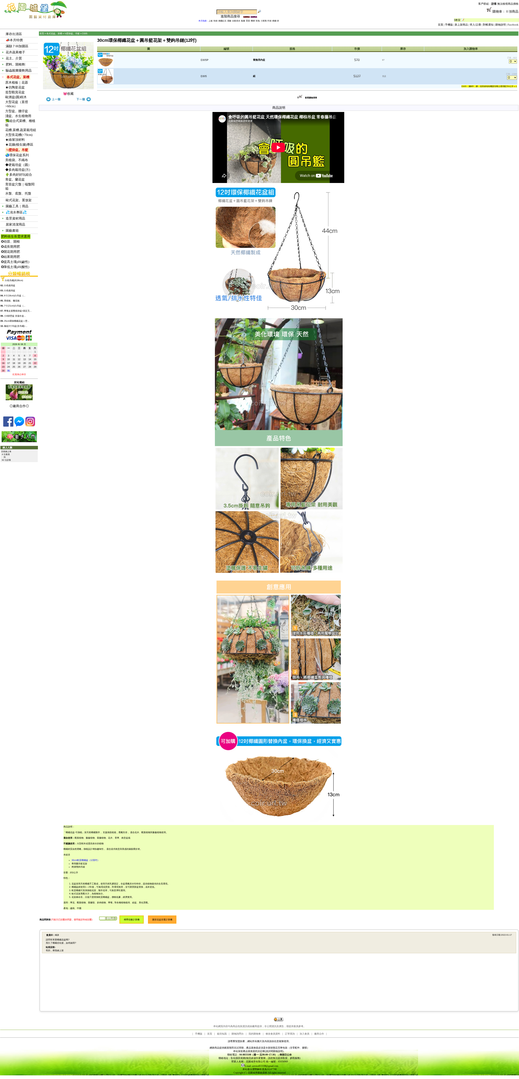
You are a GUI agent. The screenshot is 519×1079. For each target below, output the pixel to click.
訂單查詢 (290, 1033)
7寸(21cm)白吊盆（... (14, 305)
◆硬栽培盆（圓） (18, 165)
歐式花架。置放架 (19, 200)
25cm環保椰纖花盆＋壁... (16, 321)
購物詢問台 (238, 1033)
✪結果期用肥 (10, 256)
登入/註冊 (475, 24)
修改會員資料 (273, 1033)
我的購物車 (255, 1033)
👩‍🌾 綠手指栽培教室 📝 (504, 20)
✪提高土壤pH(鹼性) (15, 262)
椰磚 (253, 21)
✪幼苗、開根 (10, 241)
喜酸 (229, 21)
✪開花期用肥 (10, 251)
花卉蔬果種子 (15, 52)
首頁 (440, 24)
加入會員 (304, 1033)
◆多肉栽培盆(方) (17, 169)
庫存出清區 (14, 34)
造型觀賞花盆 (15, 92)
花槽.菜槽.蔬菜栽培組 (20, 130)
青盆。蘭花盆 (15, 179)
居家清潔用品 (15, 224)
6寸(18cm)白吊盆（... (14, 295)
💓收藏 (68, 93)
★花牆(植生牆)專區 (19, 144)
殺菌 (243, 21)
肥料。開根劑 (15, 64)
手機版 (449, 24)
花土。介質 (14, 58)
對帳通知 (488, 24)
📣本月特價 (14, 40)
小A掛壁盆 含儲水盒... (15, 316)
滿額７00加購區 (17, 46)
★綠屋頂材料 (15, 139)
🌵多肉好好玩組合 (18, 174)
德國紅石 (222, 21)
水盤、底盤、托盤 (18, 193)
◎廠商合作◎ (19, 406)
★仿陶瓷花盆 (15, 87)
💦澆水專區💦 (16, 212)
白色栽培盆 (9, 285)
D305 (84, 33)
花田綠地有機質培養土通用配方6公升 (497, 86)
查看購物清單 (311, 98)
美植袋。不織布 (16, 160)
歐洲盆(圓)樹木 (16, 97)
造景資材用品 (15, 218)
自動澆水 (236, 21)
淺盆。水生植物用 (18, 116)
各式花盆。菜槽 (18, 77)
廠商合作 (319, 1033)
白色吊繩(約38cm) (14, 280)
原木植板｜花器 (16, 82)
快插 (215, 21)
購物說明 (500, 24)
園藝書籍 (12, 230)
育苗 (248, 21)
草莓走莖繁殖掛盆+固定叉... (18, 311)
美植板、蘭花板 (12, 300)
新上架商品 (461, 24)
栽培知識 (222, 1033)
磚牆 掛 (275, 21)
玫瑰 (258, 21)
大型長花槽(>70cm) (18, 135)
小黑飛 (264, 21)
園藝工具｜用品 (17, 206)
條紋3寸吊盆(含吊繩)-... (15, 326)
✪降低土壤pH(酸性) (15, 267)
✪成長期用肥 (10, 246)
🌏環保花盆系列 (17, 155)
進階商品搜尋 (232, 16)
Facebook (513, 24)
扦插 (269, 21)
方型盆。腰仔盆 (16, 111)
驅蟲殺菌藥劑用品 (19, 70)
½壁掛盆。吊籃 (17, 150)
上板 (211, 21)
